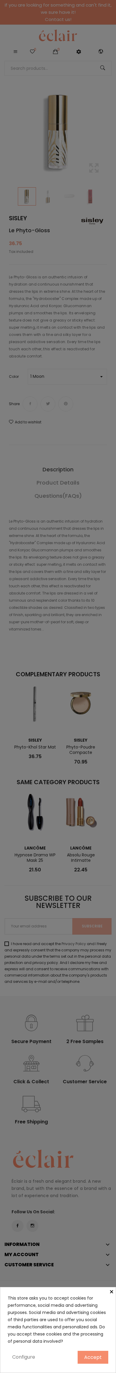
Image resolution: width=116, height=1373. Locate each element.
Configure (23, 1357)
